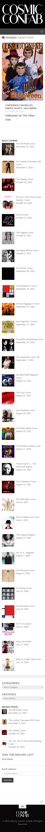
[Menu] (42, 31)
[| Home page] (22, 14)
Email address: (9, 769)
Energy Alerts (13, 108)
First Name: (8, 759)
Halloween (30, 108)
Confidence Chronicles (19, 105)
